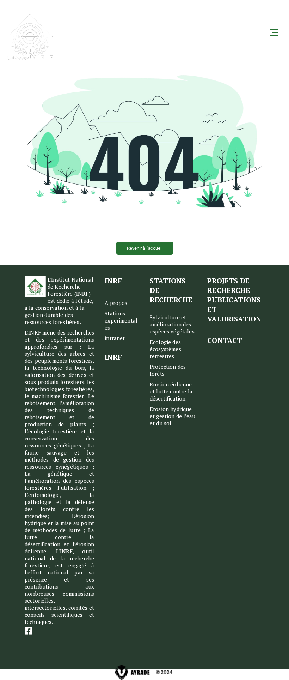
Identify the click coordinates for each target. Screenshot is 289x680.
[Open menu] (274, 29)
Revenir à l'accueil (144, 248)
